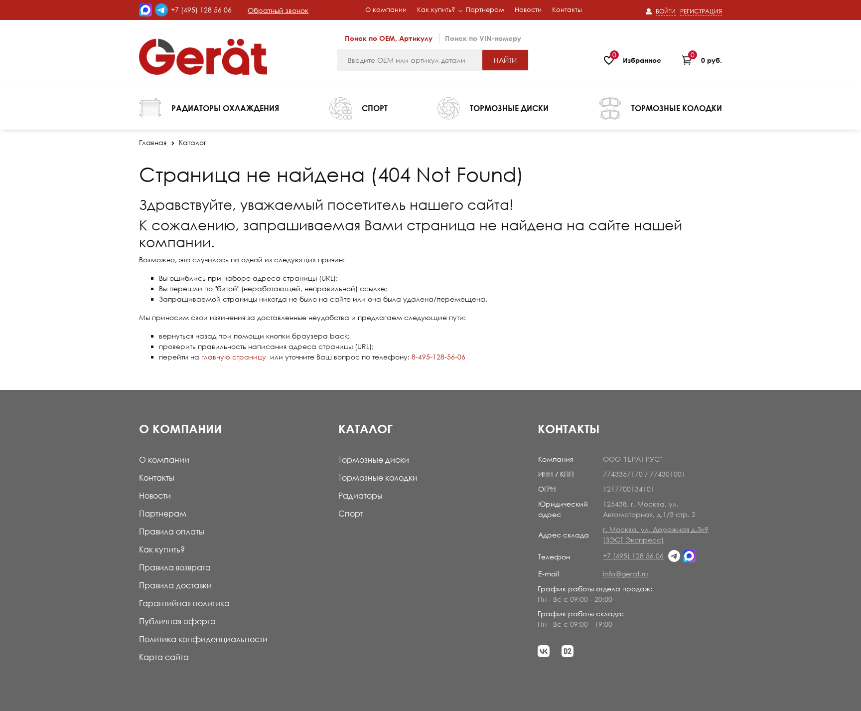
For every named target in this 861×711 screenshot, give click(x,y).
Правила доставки (175, 585)
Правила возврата (175, 567)
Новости (155, 496)
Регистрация (701, 11)
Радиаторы (360, 496)
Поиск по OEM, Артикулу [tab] (388, 38)
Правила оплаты (171, 531)
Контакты (156, 478)
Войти (666, 11)
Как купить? (162, 549)
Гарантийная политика (184, 603)
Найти (505, 60)
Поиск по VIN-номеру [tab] (483, 38)
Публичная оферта (177, 621)
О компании (164, 460)
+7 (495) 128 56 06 (201, 9)
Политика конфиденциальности (203, 639)
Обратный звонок (278, 10)
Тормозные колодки (378, 478)
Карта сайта (164, 657)
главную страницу (233, 357)
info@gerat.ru (625, 573)
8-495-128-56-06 (438, 357)
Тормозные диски (373, 460)
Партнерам (162, 514)
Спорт (350, 514)
